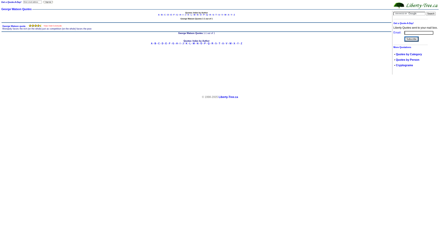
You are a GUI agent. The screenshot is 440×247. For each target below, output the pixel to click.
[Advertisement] (220, 85)
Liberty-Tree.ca (228, 97)
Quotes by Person (407, 59)
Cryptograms (404, 65)
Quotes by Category (409, 54)
